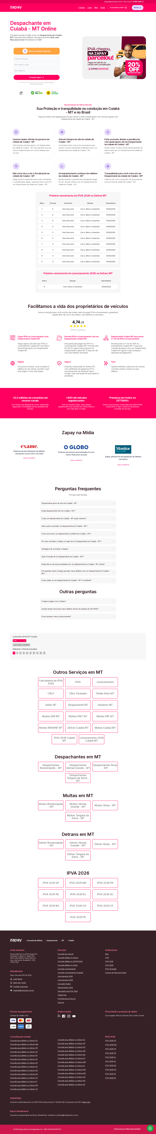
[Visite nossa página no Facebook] (63, 1016)
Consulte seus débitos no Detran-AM (72, 1062)
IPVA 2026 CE (105, 905)
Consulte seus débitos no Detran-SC (24, 1052)
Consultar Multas (64, 984)
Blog (96, 7)
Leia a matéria (29, 458)
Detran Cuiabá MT (78, 727)
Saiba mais (86, 1102)
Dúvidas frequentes (20, 987)
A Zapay (81, 7)
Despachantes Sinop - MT (105, 766)
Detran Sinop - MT (105, 844)
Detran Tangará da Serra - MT (78, 855)
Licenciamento (105, 682)
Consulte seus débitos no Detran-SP (71, 1044)
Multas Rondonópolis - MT (51, 805)
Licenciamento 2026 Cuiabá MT (91, 739)
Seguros (61, 1003)
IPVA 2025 (109, 961)
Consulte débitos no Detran (68, 958)
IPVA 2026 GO (78, 905)
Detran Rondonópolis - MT (51, 844)
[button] (78, 503)
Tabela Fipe (62, 995)
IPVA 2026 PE (78, 917)
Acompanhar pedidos (117, 8)
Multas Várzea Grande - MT (78, 805)
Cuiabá (71, 941)
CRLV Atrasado (78, 693)
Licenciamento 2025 (65, 976)
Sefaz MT (50, 704)
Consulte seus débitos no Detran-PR (24, 1048)
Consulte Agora (35, 77)
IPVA (78, 682)
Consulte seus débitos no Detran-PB (71, 1077)
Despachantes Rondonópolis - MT (51, 766)
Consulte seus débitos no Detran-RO (71, 1081)
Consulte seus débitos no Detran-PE (24, 1056)
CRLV (51, 693)
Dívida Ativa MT (105, 693)
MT (63, 941)
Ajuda (102, 7)
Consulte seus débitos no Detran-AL (71, 1066)
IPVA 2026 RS (51, 894)
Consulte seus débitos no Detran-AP (24, 1063)
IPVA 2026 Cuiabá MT (64, 739)
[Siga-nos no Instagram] (68, 1016)
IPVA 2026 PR (105, 882)
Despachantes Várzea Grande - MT (78, 766)
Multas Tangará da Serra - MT (78, 817)
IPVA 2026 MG (78, 882)
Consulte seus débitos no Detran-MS (72, 1073)
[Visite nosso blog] (59, 1016)
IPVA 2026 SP (51, 882)
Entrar (136, 8)
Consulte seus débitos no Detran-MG (24, 1044)
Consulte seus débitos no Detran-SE (71, 1085)
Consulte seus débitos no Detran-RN (72, 1051)
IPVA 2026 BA (51, 905)
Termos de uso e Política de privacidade (42, 83)
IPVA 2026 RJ (78, 894)
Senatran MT (105, 704)
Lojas (89, 7)
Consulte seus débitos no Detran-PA (24, 1078)
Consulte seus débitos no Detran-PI (23, 1082)
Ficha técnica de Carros (67, 999)
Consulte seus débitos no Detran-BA (71, 1055)
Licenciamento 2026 (65, 980)
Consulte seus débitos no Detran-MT (24, 1074)
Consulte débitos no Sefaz (68, 965)
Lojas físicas (17, 979)
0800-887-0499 (19, 983)
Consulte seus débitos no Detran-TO (24, 1089)
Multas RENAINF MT (51, 727)
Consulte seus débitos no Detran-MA (72, 1070)
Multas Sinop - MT (105, 805)
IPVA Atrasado (110, 969)
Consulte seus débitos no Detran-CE (24, 1059)
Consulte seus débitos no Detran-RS (71, 1047)
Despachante (52, 941)
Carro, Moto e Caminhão (21, 645)
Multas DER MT (51, 716)
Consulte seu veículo (65, 954)
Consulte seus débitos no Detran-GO (24, 1071)
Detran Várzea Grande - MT (78, 844)
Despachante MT (78, 704)
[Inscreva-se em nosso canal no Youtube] (74, 1016)
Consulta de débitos (35, 941)
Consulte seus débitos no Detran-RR (24, 1085)
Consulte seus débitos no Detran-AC (24, 1067)
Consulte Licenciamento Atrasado (70, 973)
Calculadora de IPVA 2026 (51, 682)
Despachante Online (65, 988)
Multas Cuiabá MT (105, 727)
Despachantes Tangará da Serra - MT (78, 778)
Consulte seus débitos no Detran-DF (24, 1041)
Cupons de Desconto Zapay (115, 973)
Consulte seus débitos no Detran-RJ (71, 1040)
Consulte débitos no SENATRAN (70, 961)
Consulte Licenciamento (67, 969)
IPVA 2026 (109, 965)
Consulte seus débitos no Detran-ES (71, 1058)
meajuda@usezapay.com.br (23, 990)
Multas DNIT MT (78, 716)
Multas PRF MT (105, 716)
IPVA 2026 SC (105, 894)
